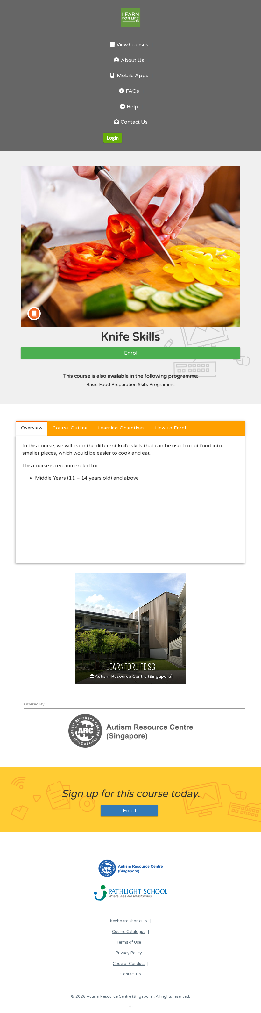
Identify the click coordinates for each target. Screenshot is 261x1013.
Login (113, 137)
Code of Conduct (129, 963)
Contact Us (133, 122)
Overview (31, 428)
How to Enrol (170, 428)
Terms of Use (129, 942)
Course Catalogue (128, 932)
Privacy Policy (129, 953)
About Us (132, 60)
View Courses (131, 45)
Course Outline (70, 428)
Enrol (130, 353)
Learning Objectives (121, 428)
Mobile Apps (132, 76)
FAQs (131, 91)
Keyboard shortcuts (128, 921)
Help (131, 107)
